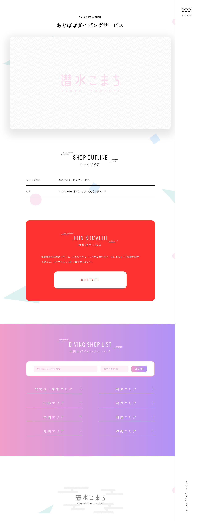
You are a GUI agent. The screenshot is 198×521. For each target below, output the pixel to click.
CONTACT (90, 280)
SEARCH (139, 368)
